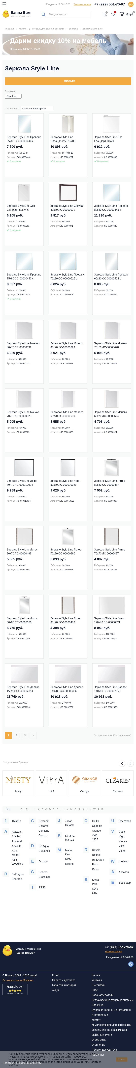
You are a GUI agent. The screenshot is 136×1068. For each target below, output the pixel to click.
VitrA (51, 791)
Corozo (42, 835)
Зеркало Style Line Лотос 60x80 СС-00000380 (22, 620)
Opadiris (97, 825)
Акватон (124, 872)
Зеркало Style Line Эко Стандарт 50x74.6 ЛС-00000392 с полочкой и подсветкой (23, 208)
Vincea (123, 841)
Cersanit (43, 821)
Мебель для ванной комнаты (109, 1029)
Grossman (44, 877)
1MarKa (16, 821)
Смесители (98, 985)
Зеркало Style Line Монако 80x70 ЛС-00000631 (23, 345)
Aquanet (17, 841)
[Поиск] (43, 14)
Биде (95, 990)
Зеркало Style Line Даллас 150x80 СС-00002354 (23, 689)
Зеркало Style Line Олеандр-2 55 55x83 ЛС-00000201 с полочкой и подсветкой (66, 139)
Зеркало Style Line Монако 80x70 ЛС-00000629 (66, 345)
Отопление (98, 1044)
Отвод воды (99, 1039)
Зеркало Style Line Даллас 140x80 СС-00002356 (66, 689)
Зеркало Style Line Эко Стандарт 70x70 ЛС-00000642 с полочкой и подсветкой (110, 139)
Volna (122, 850)
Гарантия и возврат (64, 985)
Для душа (97, 1005)
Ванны (96, 975)
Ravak (96, 850)
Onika (95, 821)
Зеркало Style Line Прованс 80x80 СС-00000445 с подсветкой (111, 208)
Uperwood (125, 821)
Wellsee (123, 861)
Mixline (69, 863)
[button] (122, 764)
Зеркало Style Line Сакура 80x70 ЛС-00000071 (66, 207)
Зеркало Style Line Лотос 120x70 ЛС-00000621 (109, 620)
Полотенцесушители (104, 1049)
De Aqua (43, 846)
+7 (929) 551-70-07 (109, 4)
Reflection (98, 859)
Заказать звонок (82, 4)
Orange (84, 791)
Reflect (96, 854)
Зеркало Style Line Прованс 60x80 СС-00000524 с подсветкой (111, 277)
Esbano (43, 861)
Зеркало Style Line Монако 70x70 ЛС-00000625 (23, 414)
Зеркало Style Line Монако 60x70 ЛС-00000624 (110, 414)
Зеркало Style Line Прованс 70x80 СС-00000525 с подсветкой (67, 277)
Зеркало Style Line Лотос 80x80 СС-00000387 (109, 482)
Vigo (121, 836)
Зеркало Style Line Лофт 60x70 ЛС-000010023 (65, 482)
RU (27, 809)
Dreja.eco (44, 850)
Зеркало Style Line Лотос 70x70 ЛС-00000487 (109, 551)
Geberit (42, 872)
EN (22, 809)
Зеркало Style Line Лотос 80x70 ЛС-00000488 (22, 551)
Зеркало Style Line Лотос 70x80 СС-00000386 (65, 551)
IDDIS (42, 887)
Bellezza (17, 879)
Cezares (118, 791)
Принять (121, 1059)
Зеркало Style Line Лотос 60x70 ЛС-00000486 (65, 620)
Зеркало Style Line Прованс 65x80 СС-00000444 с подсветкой (24, 139)
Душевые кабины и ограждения (111, 1010)
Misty (18, 791)
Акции (56, 990)
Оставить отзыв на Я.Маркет (18, 980)
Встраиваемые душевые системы (113, 1000)
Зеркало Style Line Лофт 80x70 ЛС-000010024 (22, 482)
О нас (55, 975)
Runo (95, 869)
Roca (95, 864)
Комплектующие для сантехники (111, 1024)
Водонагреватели (102, 995)
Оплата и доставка (63, 980)
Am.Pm (16, 836)
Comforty (43, 830)
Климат (96, 1019)
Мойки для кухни (102, 1034)
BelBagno (18, 874)
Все (8, 809)
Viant (122, 831)
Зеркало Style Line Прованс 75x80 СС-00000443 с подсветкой (24, 277)
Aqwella (16, 846)
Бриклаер (125, 882)
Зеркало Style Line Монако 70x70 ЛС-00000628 (110, 345)
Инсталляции (100, 1014)
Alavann (17, 831)
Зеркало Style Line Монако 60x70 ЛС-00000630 (66, 414)
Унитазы (97, 980)
